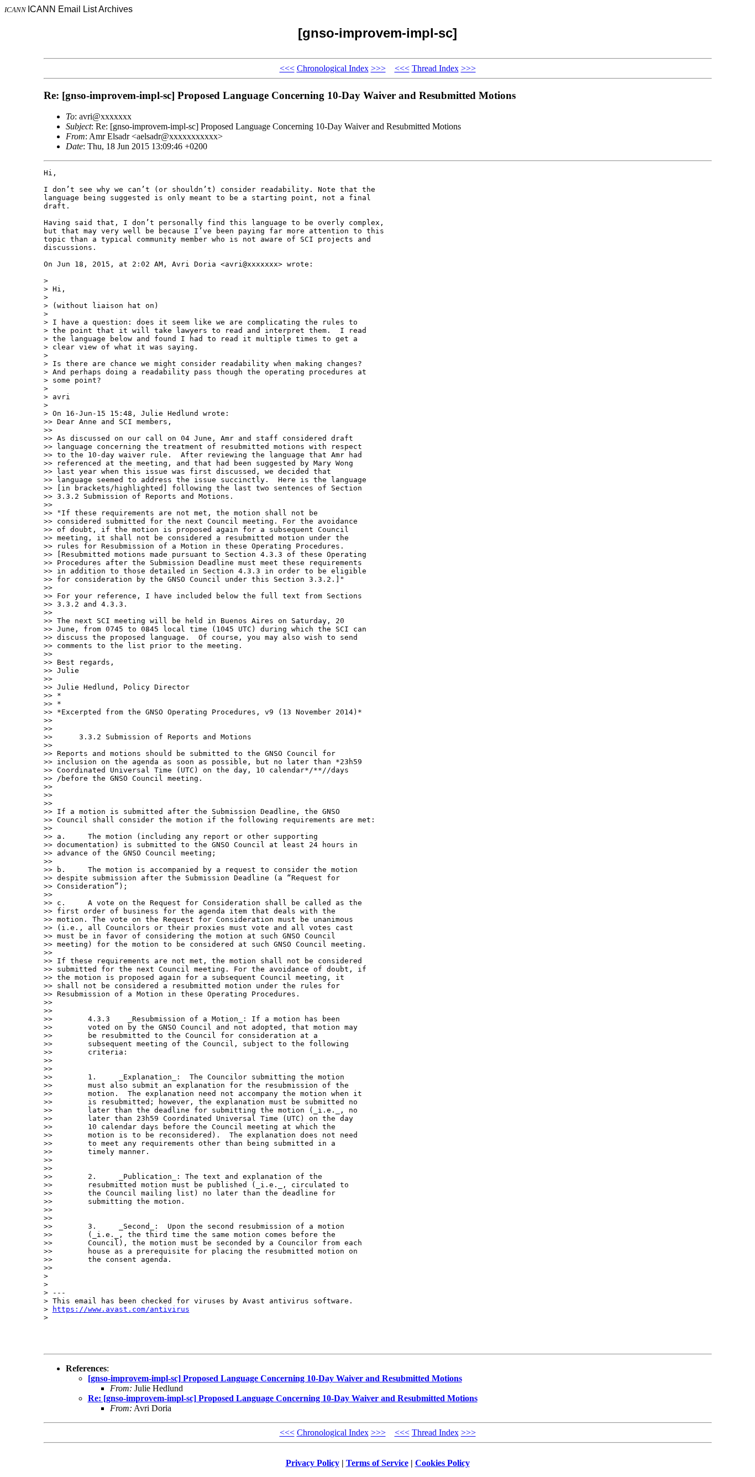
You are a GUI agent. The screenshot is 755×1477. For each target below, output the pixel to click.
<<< (287, 68)
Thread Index (435, 68)
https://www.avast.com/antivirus (121, 1309)
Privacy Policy (312, 1463)
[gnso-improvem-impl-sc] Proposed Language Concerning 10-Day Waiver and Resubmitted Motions (275, 1378)
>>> (378, 68)
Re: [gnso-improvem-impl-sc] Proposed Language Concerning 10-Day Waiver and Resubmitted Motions (283, 1398)
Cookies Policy (442, 1463)
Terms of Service (377, 1463)
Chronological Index (333, 68)
